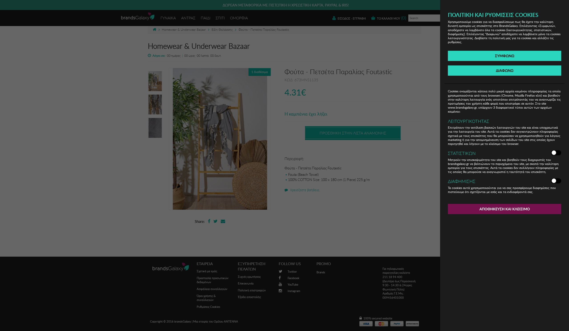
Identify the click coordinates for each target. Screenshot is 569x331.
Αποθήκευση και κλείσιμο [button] (504, 208)
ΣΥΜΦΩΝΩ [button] (504, 55)
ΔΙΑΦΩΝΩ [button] (504, 70)
